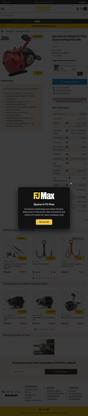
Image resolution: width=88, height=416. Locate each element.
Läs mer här (44, 222)
